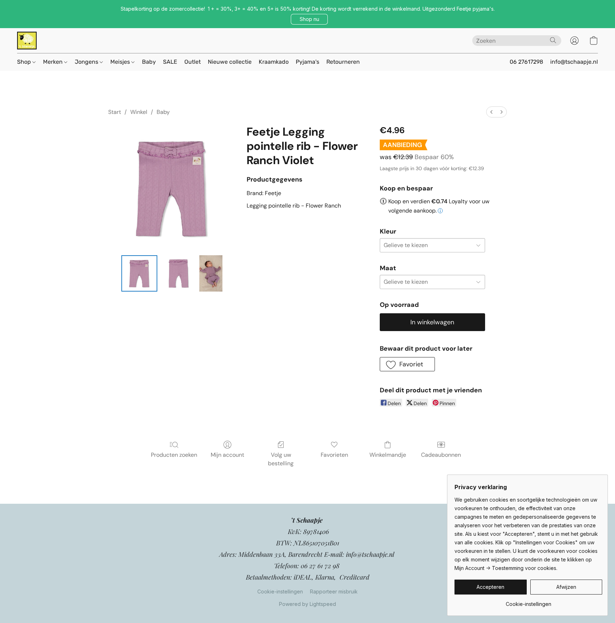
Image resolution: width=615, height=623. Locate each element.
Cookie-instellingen (280, 591)
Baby (149, 61)
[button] (309, 19)
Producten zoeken (174, 455)
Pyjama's (307, 61)
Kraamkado (274, 61)
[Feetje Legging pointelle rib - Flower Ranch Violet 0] (139, 273)
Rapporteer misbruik (334, 591)
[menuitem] (491, 112)
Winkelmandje (387, 455)
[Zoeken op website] (553, 40)
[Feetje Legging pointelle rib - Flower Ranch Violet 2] (210, 273)
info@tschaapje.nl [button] (574, 61)
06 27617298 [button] (526, 61)
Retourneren (343, 61)
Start (114, 112)
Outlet (192, 61)
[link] (528, 601)
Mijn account (227, 455)
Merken (53, 61)
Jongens (87, 61)
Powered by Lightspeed (307, 604)
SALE (170, 61)
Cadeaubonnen (441, 455)
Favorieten (334, 455)
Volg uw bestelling (281, 459)
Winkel (138, 112)
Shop (24, 61)
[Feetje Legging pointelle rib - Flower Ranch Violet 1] (178, 273)
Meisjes (120, 61)
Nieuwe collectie (230, 61)
